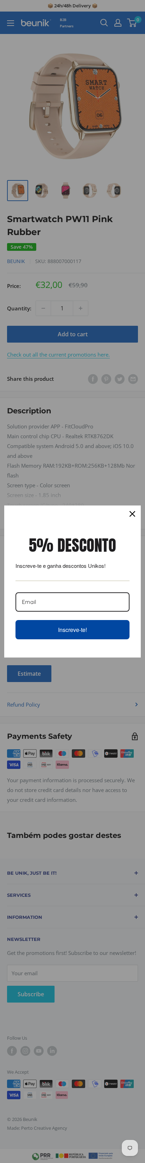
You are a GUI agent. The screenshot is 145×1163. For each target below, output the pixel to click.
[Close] (132, 513)
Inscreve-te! (72, 630)
